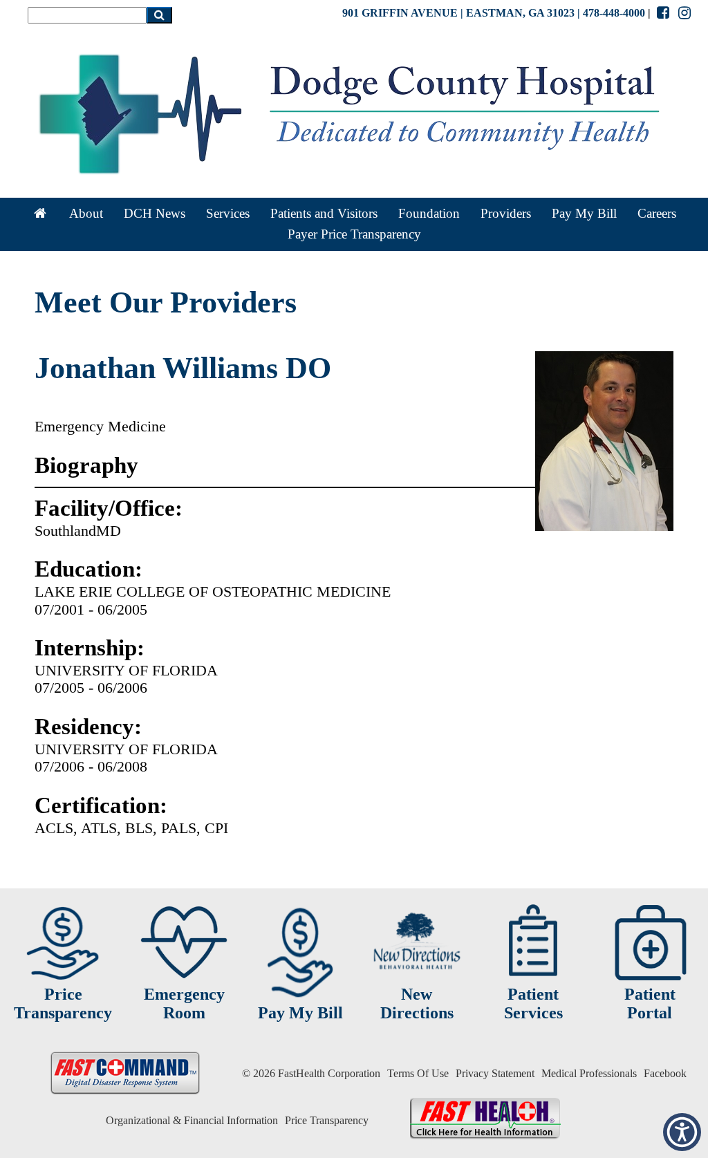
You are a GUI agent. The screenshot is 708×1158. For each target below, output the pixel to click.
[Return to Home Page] (40, 213)
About (86, 213)
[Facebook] (662, 13)
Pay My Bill (584, 213)
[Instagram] (685, 13)
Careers (656, 213)
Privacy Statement (495, 1073)
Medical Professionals (589, 1073)
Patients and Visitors (324, 213)
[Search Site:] (87, 15)
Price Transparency (327, 1120)
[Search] (159, 15)
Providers (506, 213)
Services (228, 213)
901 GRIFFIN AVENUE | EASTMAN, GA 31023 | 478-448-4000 (493, 13)
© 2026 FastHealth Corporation (311, 1073)
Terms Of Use (418, 1073)
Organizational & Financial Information (192, 1120)
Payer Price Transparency (354, 234)
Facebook (665, 1073)
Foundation (429, 213)
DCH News (154, 213)
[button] (682, 1132)
